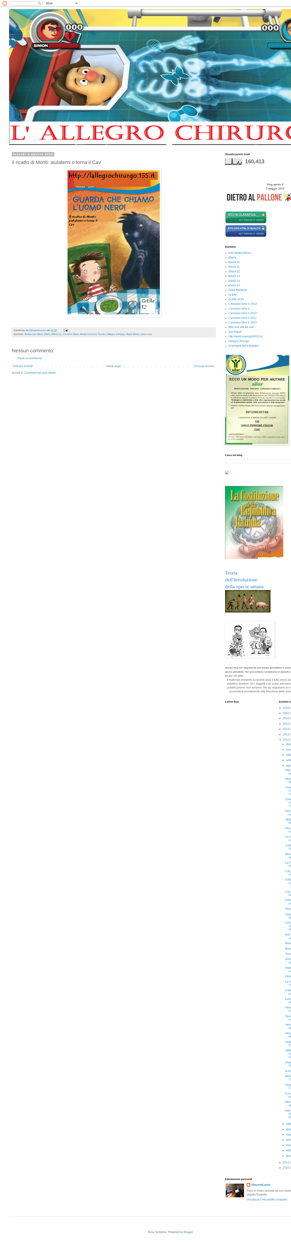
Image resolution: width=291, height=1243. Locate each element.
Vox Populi (235, 331)
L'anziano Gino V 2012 (242, 318)
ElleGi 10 (234, 262)
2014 (286, 729)
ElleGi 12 (56, 334)
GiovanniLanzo (260, 1184)
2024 (286, 707)
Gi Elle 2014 (236, 299)
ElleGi (47, 334)
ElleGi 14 (234, 280)
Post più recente (23, 366)
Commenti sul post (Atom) (40, 372)
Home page (113, 366)
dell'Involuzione (241, 579)
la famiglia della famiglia (243, 345)
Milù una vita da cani (241, 327)
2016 (286, 718)
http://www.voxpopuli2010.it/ (245, 336)
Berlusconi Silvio (34, 334)
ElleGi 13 (234, 276)
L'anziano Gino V (239, 308)
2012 (286, 739)
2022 (286, 713)
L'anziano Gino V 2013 (242, 322)
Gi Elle (232, 294)
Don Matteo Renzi (239, 253)
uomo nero (146, 334)
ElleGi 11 (234, 266)
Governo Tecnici (96, 334)
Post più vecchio (204, 366)
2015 (286, 723)
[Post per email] (65, 330)
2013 (286, 734)
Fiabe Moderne (237, 290)
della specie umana (244, 586)
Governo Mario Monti (74, 334)
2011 (286, 1162)
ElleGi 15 (234, 285)
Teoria (231, 573)
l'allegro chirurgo (116, 334)
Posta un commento (30, 358)
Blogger (188, 1232)
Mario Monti (132, 334)
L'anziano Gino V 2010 (242, 313)
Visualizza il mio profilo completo (267, 1199)
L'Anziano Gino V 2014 (242, 303)
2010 (286, 1167)
